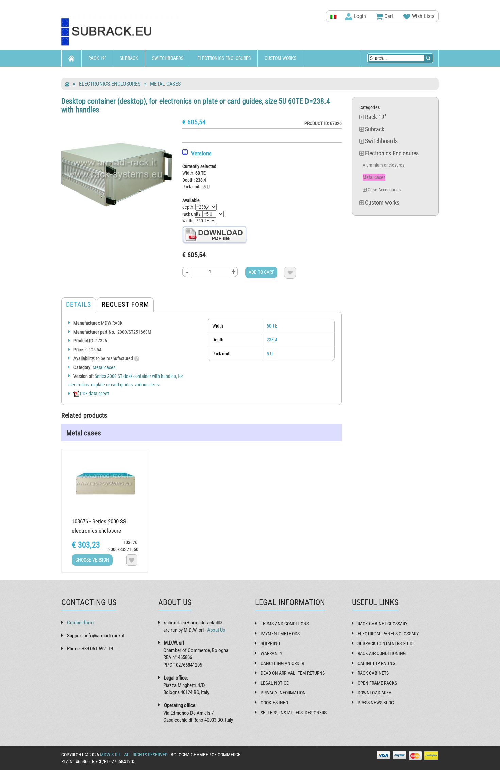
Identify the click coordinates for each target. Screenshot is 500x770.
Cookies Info (274, 702)
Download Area (374, 693)
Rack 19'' (97, 58)
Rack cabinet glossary (382, 623)
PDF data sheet (94, 393)
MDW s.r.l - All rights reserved (134, 754)
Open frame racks (377, 683)
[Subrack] (120, 32)
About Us (216, 630)
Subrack (129, 58)
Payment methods (280, 633)
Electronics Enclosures (224, 58)
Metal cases (165, 84)
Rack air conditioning (381, 653)
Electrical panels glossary (388, 633)
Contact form (80, 623)
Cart (388, 16)
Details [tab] (78, 304)
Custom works (280, 58)
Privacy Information (283, 693)
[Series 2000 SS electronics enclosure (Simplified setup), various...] (104, 483)
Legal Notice (275, 683)
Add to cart (261, 272)
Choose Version (92, 560)
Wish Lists (422, 16)
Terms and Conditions (285, 623)
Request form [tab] (125, 304)
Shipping (270, 643)
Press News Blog (375, 702)
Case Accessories (384, 189)
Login (359, 16)
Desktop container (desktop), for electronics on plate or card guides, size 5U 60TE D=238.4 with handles (195, 105)
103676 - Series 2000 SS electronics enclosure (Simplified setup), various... (103, 530)
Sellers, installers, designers (294, 712)
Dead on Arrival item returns (293, 673)
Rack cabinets (373, 673)
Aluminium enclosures (383, 165)
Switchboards (167, 58)
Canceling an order (282, 663)
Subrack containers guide (386, 643)
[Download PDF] (214, 234)
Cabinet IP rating (376, 663)
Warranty (271, 653)
